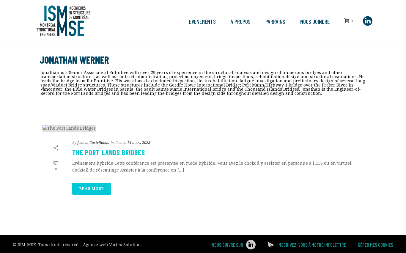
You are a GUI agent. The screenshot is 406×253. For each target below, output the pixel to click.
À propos (241, 21)
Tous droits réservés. (60, 244)
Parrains (275, 21)
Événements (202, 21)
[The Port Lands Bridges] (203, 128)
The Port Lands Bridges (108, 152)
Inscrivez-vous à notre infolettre (311, 244)
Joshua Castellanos (93, 143)
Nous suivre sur (227, 244)
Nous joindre (315, 21)
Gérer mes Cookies (375, 244)
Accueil (314, 104)
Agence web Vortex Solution (112, 244)
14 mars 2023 (138, 143)
